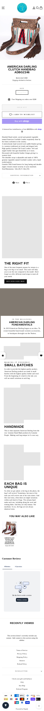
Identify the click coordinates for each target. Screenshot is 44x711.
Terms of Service (22, 650)
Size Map (22, 686)
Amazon (22, 660)
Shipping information (21, 175)
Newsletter (21, 671)
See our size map (15, 281)
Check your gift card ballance (22, 679)
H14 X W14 (22, 92)
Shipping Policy (22, 657)
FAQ (22, 682)
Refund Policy (22, 664)
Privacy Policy (22, 654)
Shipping (15, 80)
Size (22, 88)
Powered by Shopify (22, 709)
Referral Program (22, 689)
